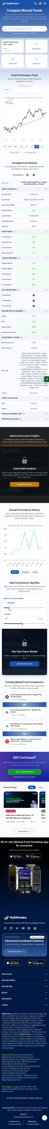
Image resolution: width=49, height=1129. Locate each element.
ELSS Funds (31, 1087)
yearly (35, 572)
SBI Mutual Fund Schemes (27, 1077)
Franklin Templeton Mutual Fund (14, 1073)
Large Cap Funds (19, 1087)
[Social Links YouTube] (23, 928)
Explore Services (14, 951)
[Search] (35, 3)
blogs (32, 787)
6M (15, 147)
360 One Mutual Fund (25, 1057)
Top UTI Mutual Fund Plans (12, 1075)
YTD (21, 147)
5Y (37, 147)
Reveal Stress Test (25, 484)
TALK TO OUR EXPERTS (25, 772)
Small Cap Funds (31, 1089)
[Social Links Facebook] (5, 928)
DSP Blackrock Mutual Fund (19, 1068)
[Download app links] (16, 856)
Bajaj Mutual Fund (8, 1057)
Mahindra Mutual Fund (10, 1059)
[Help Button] (44, 1117)
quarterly (25, 572)
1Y (26, 147)
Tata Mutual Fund (29, 1075)
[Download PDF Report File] (27, 175)
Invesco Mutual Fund (32, 1066)
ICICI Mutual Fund (25, 1055)
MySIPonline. (22, 1098)
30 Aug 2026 (31, 152)
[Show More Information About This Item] (17, 189)
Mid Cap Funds (7, 1091)
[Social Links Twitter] (17, 928)
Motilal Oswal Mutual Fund (30, 1059)
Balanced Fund (18, 1089)
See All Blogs (23, 831)
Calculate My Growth (24, 664)
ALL (42, 147)
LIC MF (4, 1068)
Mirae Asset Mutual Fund (11, 1062)
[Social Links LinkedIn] (11, 928)
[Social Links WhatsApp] (35, 928)
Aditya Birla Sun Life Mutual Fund (14, 1064)
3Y (32, 147)
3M (10, 147)
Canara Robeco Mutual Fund (12, 1066)
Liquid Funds (6, 1089)
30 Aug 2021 (14, 152)
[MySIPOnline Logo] (10, 3)
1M (5, 147)
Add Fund (36, 49)
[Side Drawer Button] (45, 3)
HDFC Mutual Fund (29, 1062)
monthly (15, 572)
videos (40, 787)
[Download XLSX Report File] (33, 175)
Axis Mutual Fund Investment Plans (15, 1071)
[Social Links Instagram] (29, 928)
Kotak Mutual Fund (9, 1077)
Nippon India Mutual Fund (11, 1080)
